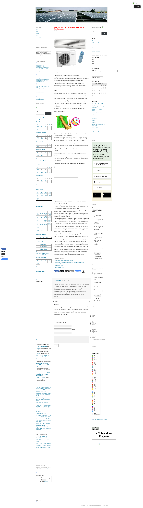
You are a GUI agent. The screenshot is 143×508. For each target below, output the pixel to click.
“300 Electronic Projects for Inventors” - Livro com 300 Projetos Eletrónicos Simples (43, 399)
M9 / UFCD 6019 (43, 249)
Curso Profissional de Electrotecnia (43, 187)
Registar (37, 33)
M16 (50, 172)
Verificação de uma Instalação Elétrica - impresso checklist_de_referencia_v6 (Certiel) (43, 394)
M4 (49, 124)
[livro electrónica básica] (36, 84)
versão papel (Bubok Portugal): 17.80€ (42, 67)
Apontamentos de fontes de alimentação (43, 445)
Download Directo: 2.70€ (40, 69)
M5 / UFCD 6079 (37, 219)
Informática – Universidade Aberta (98, 45)
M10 (42, 128)
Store (37, 41)
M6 (41, 126)
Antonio (39, 360)
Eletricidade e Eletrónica (41, 234)
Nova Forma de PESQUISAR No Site (43, 443)
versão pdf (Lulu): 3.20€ (40, 66)
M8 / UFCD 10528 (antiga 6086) (49, 219)
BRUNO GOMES (41, 377)
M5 (38, 126)
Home (37, 29)
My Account (94, 47)
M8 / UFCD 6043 (43, 248)
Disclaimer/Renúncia (40, 44)
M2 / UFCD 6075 (41, 213)
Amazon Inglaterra (39, 71)
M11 (46, 128)
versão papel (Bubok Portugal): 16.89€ (42, 79)
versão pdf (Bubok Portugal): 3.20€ (42, 68)
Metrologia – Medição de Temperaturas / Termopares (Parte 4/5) (69, 262)
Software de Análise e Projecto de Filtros (64, 260)
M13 (38, 129)
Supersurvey (105, 201)
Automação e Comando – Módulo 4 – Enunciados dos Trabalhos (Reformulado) (43, 374)
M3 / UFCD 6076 (45, 213)
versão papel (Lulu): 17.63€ (40, 65)
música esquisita (95, 127)
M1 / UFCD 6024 (37, 194)
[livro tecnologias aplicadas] (36, 74)
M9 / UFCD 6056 (37, 225)
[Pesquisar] (104, 33)
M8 (49, 126)
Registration (94, 49)
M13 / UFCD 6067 (37, 229)
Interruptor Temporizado (60, 264)
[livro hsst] (36, 97)
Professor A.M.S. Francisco (97, 129)
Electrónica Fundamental (41, 257)
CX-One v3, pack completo (41, 346)
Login (37, 31)
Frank (38, 353)
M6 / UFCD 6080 (41, 219)
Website (74, 333)
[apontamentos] (36, 107)
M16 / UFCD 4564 (41, 229)
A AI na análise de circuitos (41, 413)
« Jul (93, 97)
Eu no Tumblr (94, 118)
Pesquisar (38, 111)
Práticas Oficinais (39, 175)
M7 (45, 126)
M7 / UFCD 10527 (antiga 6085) (45, 219)
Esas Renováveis (95, 116)
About (37, 35)
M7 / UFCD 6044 (43, 246)
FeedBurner (46, 481)
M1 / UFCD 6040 (37, 213)
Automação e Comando (41, 132)
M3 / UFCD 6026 (45, 194)
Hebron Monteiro (40, 366)
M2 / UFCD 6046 (43, 244)
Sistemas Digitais (39, 141)
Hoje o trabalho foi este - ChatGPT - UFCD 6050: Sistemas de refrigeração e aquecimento (43, 420)
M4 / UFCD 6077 (49, 213)
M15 (46, 172)
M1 (38, 124)
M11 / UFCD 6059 (45, 225)
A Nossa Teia (38, 37)
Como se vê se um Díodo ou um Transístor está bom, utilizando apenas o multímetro (42, 357)
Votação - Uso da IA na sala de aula (43, 423)
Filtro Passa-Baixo (59, 265)
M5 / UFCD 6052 (37, 198)
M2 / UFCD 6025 (41, 194)
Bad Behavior (84, 505)
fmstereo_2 (94, 122)
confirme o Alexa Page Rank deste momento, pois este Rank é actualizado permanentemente (100, 421)
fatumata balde (57, 280)
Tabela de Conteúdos (40, 39)
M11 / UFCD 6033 (44, 237)
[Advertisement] (44, 456)
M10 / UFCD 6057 (41, 225)
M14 (42, 172)
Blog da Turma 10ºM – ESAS (97, 103)
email (47, 468)
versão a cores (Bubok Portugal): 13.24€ (42, 89)
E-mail (73, 329)
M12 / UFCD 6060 (49, 225)
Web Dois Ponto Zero (96, 136)
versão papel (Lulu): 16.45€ (40, 77)
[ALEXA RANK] (95, 419)
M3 (45, 124)
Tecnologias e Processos (41, 164)
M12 (50, 128)
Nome (73, 326)
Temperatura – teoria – (60, 267)
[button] (137, 3)
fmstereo (93, 120)
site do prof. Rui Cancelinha (97, 131)
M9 (38, 128)
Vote (98, 253)
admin (38, 348)
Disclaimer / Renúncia (96, 42)
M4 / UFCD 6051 (49, 194)
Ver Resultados (98, 256)
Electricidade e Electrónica (41, 121)
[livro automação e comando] (36, 63)
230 (48, 364)
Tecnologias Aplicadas (40, 149)
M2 (41, 124)
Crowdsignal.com (98, 258)
